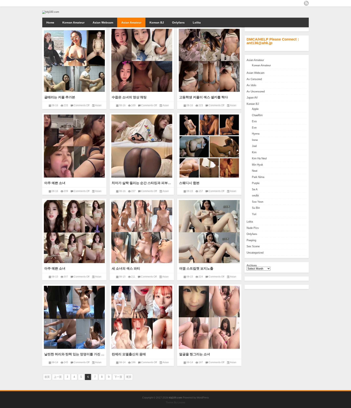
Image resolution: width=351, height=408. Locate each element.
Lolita (197, 22)
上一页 (58, 376)
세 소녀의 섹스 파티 (126, 268)
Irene (255, 139)
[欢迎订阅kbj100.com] (306, 3)
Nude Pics (253, 227)
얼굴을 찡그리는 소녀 (194, 354)
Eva (254, 121)
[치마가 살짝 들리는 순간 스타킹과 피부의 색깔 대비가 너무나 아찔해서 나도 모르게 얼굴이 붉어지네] (142, 146)
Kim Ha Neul (259, 158)
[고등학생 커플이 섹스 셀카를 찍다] (209, 60)
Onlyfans (178, 22)
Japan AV (252, 97)
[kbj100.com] (50, 11)
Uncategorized (255, 252)
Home (50, 22)
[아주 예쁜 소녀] (74, 146)
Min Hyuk (257, 164)
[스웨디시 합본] (209, 146)
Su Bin (256, 207)
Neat (254, 170)
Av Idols (251, 85)
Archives (252, 265)
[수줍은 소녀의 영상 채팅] (142, 60)
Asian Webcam (103, 22)
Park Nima (258, 177)
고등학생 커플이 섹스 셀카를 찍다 (203, 97)
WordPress (203, 397)
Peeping (251, 240)
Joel (254, 146)
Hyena (255, 133)
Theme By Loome (175, 402)
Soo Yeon (257, 201)
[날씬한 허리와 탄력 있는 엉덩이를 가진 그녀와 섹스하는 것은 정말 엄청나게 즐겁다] (74, 317)
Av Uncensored (256, 91)
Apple (255, 108)
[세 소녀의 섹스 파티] (142, 232)
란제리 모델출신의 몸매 (129, 354)
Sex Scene (253, 246)
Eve (254, 127)
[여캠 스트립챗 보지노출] (209, 232)
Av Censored (254, 79)
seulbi (255, 195)
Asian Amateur (131, 22)
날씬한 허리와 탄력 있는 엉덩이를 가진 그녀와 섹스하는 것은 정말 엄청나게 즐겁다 (74, 354)
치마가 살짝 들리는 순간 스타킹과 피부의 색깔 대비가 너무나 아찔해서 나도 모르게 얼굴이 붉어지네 (142, 183)
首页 (47, 376)
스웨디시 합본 (189, 183)
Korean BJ (157, 22)
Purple (255, 183)
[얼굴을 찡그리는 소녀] (209, 317)
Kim (254, 152)
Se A (255, 189)
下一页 (118, 376)
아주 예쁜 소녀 (54, 183)
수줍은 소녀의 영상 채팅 (129, 97)
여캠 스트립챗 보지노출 (196, 268)
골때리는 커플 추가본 (59, 97)
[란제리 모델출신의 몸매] (142, 317)
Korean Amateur (73, 22)
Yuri (254, 214)
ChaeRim (257, 115)
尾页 (128, 376)
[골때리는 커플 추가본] (74, 62)
